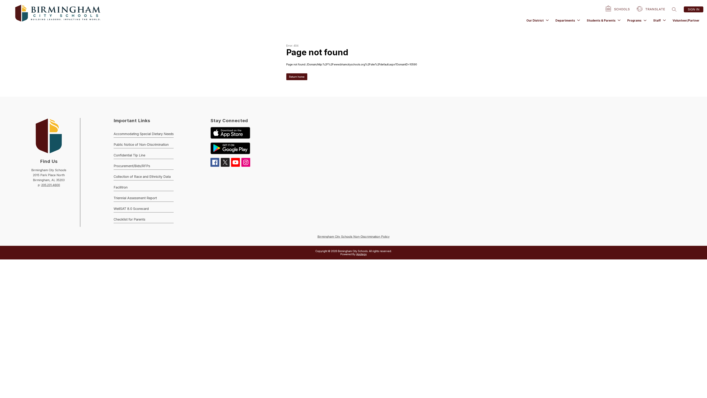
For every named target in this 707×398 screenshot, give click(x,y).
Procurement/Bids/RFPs (132, 166)
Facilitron (121, 187)
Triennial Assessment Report (135, 198)
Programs (634, 20)
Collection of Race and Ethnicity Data (142, 177)
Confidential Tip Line (129, 155)
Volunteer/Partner (686, 20)
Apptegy (361, 254)
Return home (297, 76)
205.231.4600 (50, 185)
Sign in (693, 9)
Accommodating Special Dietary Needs (144, 134)
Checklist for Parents (129, 219)
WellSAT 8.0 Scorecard (131, 209)
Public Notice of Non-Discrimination (141, 144)
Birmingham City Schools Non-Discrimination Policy (353, 236)
